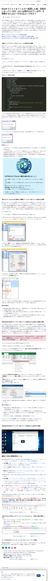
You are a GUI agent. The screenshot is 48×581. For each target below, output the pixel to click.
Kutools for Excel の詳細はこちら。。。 (19, 512)
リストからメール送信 (25, 481)
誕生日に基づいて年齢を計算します (35, 487)
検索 (45, 4)
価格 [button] (20, 4)
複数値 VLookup (26, 467)
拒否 (43, 575)
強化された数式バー (32, 478)
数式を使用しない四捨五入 (24, 464)
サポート (39, 4)
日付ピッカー (35, 480)
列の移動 (23, 474)
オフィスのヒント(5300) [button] (29, 4)
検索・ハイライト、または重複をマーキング (18, 463)
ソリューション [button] (5, 4)
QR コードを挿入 (15, 488)
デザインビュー (23, 478)
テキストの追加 (26, 485)
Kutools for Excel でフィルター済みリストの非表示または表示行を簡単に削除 (18, 38)
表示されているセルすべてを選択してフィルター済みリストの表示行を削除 (18, 36)
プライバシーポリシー (7, 579)
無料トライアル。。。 (25, 339)
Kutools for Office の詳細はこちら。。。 (19, 559)
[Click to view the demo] (36, 38)
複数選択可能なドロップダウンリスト (16, 472)
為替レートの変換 (9, 490)
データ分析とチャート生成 (24, 461)
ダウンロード (14, 4)
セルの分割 (37, 490)
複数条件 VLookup (16, 467)
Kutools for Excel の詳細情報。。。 (10, 339)
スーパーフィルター (37, 481)
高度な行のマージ (30, 490)
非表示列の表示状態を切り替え (32, 474)
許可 (38, 575)
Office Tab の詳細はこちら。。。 (21, 536)
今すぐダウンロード (33, 192)
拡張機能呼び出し (35, 461)
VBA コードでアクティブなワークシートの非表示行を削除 (14, 34)
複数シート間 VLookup (37, 467)
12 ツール (18, 485)
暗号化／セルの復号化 (14, 481)
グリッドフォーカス (13, 478)
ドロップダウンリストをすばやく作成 (25, 470)
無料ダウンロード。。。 (36, 512)
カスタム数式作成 (12, 461)
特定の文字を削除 (34, 485)
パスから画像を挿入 (24, 488)
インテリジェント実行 (37, 459)
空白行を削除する (34, 463)
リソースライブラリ (18, 480)
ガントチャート (12, 487)
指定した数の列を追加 (15, 474)
